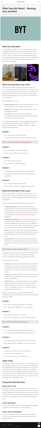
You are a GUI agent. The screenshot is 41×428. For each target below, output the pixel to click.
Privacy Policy (3, 424)
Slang (3, 6)
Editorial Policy (9, 424)
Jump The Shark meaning (22, 214)
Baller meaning (7, 227)
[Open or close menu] (2, 1)
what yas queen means (30, 375)
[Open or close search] (39, 2)
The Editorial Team (5, 14)
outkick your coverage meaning (14, 270)
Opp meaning (23, 396)
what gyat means (21, 287)
